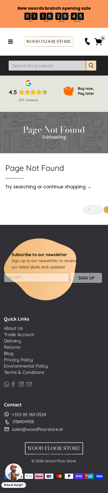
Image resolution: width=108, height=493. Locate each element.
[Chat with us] (14, 472)
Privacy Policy (18, 359)
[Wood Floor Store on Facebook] (13, 383)
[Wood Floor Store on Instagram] (21, 383)
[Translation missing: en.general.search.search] (91, 65)
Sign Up (86, 277)
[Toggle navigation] (10, 42)
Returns (12, 347)
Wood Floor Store (60, 461)
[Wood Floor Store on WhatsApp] (6, 383)
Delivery (12, 340)
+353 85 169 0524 (29, 414)
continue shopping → (67, 187)
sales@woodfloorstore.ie (37, 429)
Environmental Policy (26, 366)
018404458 (23, 421)
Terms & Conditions (24, 372)
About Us (13, 328)
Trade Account (19, 334)
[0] (99, 44)
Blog (8, 353)
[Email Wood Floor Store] (29, 383)
